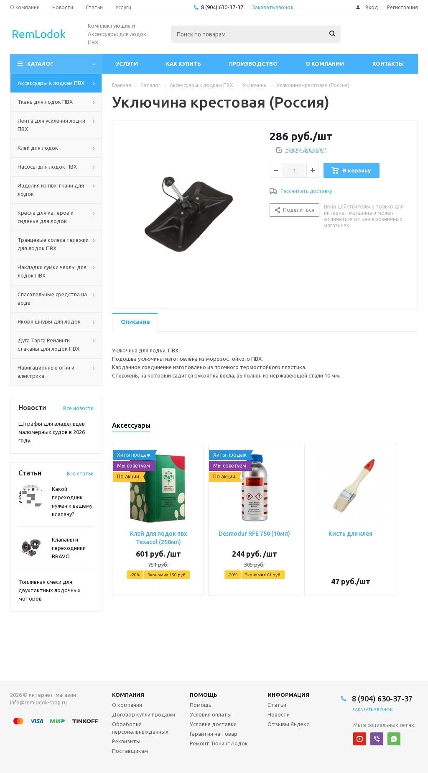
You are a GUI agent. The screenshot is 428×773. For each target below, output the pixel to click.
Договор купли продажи (143, 714)
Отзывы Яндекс (288, 724)
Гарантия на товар (213, 734)
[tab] (135, 322)
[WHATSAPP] (393, 738)
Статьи (277, 705)
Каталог (40, 64)
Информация (288, 695)
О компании (325, 64)
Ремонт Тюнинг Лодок (219, 743)
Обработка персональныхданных (140, 727)
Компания (128, 695)
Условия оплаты (211, 714)
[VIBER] (376, 738)
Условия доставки (213, 724)
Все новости (78, 408)
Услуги (127, 64)
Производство (253, 64)
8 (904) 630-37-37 (222, 7)
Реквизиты (126, 741)
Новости (279, 714)
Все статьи (80, 473)
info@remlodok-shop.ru (38, 702)
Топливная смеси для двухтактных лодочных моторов (49, 590)
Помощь (203, 695)
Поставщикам (130, 751)
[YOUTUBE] (359, 738)
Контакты (388, 64)
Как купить (183, 64)
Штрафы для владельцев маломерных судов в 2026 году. (51, 432)
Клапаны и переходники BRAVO (69, 548)
